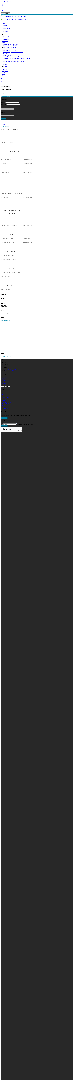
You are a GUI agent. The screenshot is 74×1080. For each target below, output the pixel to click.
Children (3, 112)
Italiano (4, 383)
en (2, 5)
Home (3, 23)
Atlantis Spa (5, 41)
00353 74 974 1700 (6, 1)
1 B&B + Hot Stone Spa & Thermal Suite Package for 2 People (16, 58)
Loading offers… (7, 55)
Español (4, 380)
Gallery (3, 72)
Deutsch (4, 377)
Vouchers (4, 63)
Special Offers (5, 53)
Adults (2, 106)
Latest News (6, 30)
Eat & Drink (5, 64)
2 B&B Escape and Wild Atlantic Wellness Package (14, 60)
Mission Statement (7, 33)
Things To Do (5, 71)
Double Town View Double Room (10, 44)
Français (4, 382)
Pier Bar (5, 66)
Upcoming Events (7, 28)
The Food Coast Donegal (8, 68)
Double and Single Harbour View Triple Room (13, 52)
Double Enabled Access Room (9, 50)
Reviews (5, 25)
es (2, 7)
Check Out (3, 104)
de (2, 4)
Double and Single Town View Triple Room (12, 49)
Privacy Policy (6, 39)
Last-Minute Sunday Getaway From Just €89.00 (13, 61)
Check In (3, 102)
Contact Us (4, 75)
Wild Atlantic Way (6, 69)
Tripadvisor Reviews (7, 26)
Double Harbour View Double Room (11, 45)
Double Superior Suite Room (9, 47)
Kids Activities (6, 36)
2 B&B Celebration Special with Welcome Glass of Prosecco (16, 56)
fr (2, 9)
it (2, 10)
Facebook (5, 31)
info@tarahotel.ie (5, 320)
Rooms (4, 42)
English (4, 379)
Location (4, 74)
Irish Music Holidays (7, 37)
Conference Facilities (8, 34)
